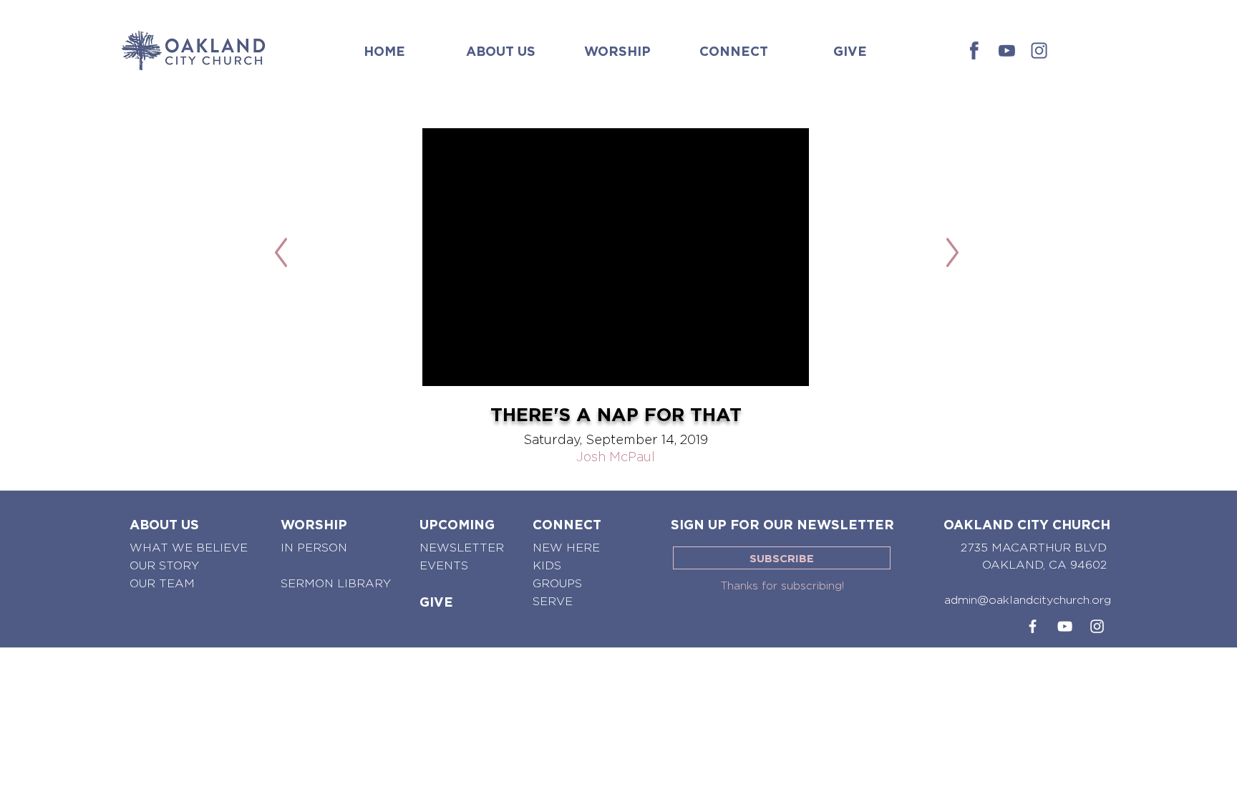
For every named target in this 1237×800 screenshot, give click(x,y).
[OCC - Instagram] (1039, 50)
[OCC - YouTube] (1065, 626)
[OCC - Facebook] (975, 50)
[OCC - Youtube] (1007, 50)
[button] (500, 44)
